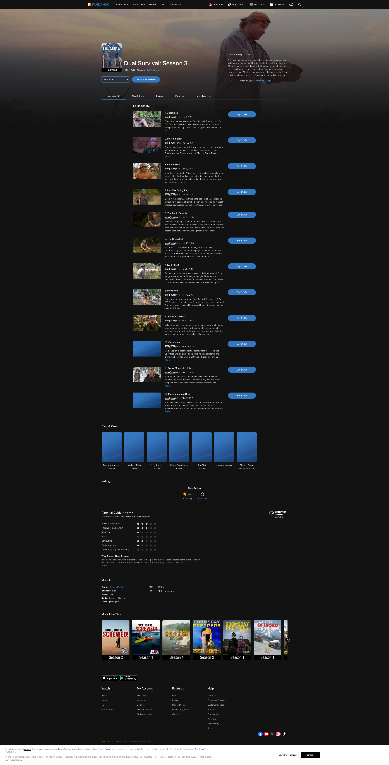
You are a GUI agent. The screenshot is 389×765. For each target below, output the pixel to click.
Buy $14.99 (148, 79)
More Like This (204, 96)
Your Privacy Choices (288, 755)
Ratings (159, 96)
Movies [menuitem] (153, 4)
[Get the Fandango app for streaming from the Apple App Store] (110, 678)
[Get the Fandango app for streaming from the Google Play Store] (128, 678)
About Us (212, 695)
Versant (27, 749)
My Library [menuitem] (175, 4)
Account (141, 700)
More (167, 156)
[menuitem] (257, 4)
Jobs (210, 728)
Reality (120, 587)
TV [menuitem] (163, 4)
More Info (179, 96)
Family (175, 700)
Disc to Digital (178, 705)
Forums (211, 709)
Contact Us (213, 714)
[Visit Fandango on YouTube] (266, 734)
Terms (60, 749)
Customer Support (216, 705)
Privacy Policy (104, 749)
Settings (141, 705)
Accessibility (213, 723)
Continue (310, 755)
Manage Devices (145, 709)
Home (104, 695)
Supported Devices (216, 700)
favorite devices (261, 80)
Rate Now (202, 498)
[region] (194, 755)
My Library (141, 695)
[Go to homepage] (99, 4)
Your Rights (199, 749)
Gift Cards (176, 714)
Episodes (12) (114, 96)
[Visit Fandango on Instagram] (278, 734)
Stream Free (107, 709)
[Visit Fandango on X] (272, 734)
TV (103, 705)
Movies (105, 700)
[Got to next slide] (287, 640)
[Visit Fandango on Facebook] (260, 734)
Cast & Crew (138, 96)
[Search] (300, 4)
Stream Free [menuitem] (122, 4)
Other (112, 587)
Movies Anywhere (180, 709)
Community (187, 498)
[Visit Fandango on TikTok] (284, 734)
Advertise (212, 719)
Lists (174, 695)
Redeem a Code (144, 714)
